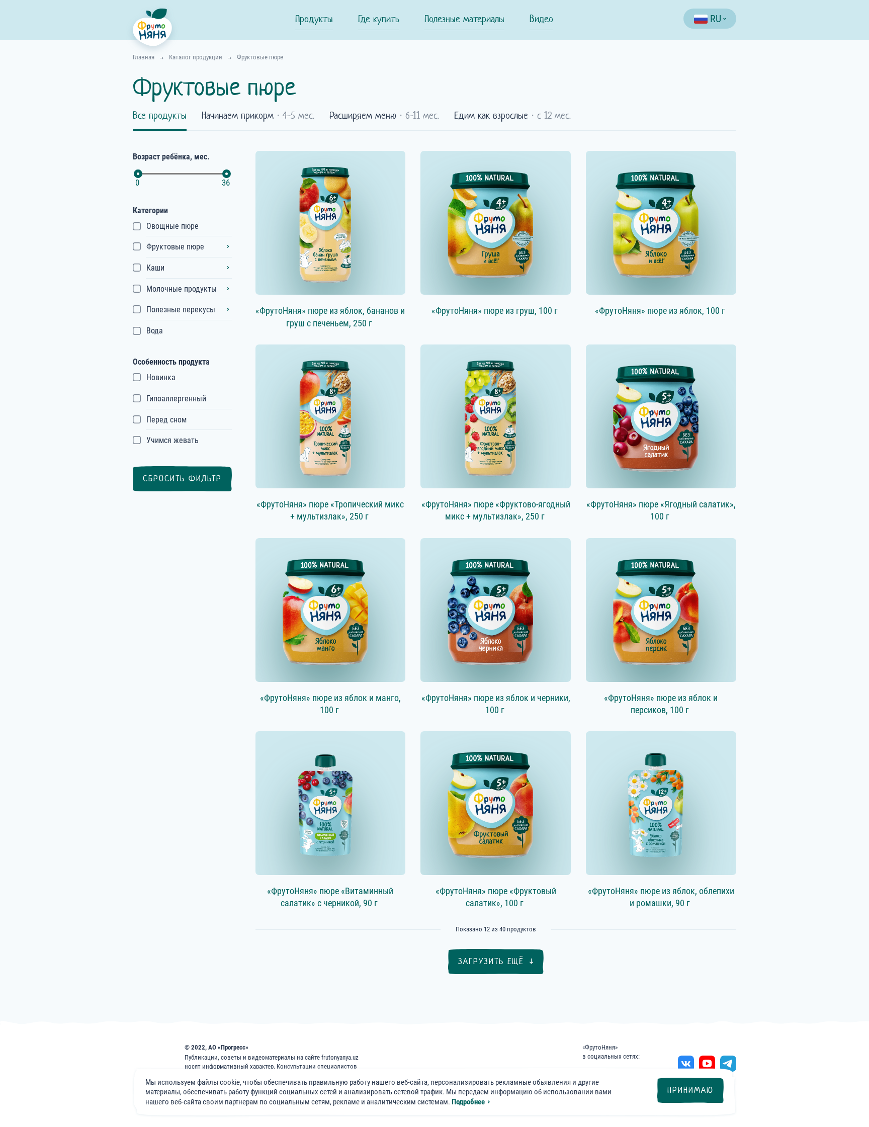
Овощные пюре (172, 226)
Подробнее (468, 1101)
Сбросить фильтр (182, 478)
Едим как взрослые (512, 115)
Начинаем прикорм (258, 115)
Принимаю (690, 1090)
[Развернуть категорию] (227, 246)
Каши (155, 268)
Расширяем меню (384, 115)
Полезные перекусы (180, 309)
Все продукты (160, 115)
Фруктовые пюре (175, 246)
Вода (154, 330)
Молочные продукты (181, 289)
